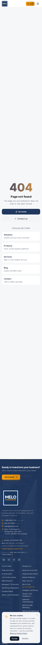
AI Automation (7, 574)
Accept (14, 638)
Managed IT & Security (10, 584)
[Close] (37, 614)
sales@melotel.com (11, 526)
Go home (22, 212)
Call (31, 4)
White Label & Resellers (10, 595)
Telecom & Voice (8, 570)
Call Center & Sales (9, 577)
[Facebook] (14, 560)
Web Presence (7, 581)
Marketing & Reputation (10, 588)
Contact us (22, 219)
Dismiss (25, 638)
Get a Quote (10, 477)
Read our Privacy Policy (18, 633)
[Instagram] (19, 560)
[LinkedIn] (4, 560)
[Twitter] (9, 560)
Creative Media (7, 591)
